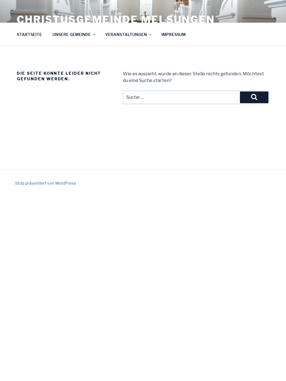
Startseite (29, 34)
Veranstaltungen (126, 34)
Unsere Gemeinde (72, 34)
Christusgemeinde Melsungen (116, 19)
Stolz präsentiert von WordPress (45, 183)
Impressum (173, 34)
